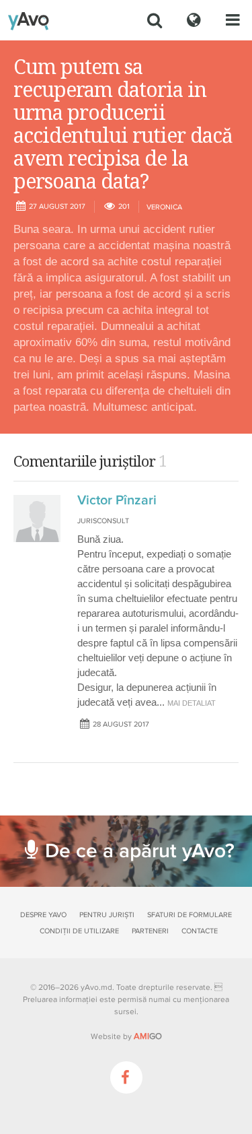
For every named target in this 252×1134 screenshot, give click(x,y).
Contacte (199, 931)
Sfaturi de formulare (189, 914)
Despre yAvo (43, 914)
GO (148, 1036)
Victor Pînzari (117, 500)
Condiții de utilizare (79, 931)
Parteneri (150, 931)
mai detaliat (191, 703)
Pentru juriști (106, 914)
